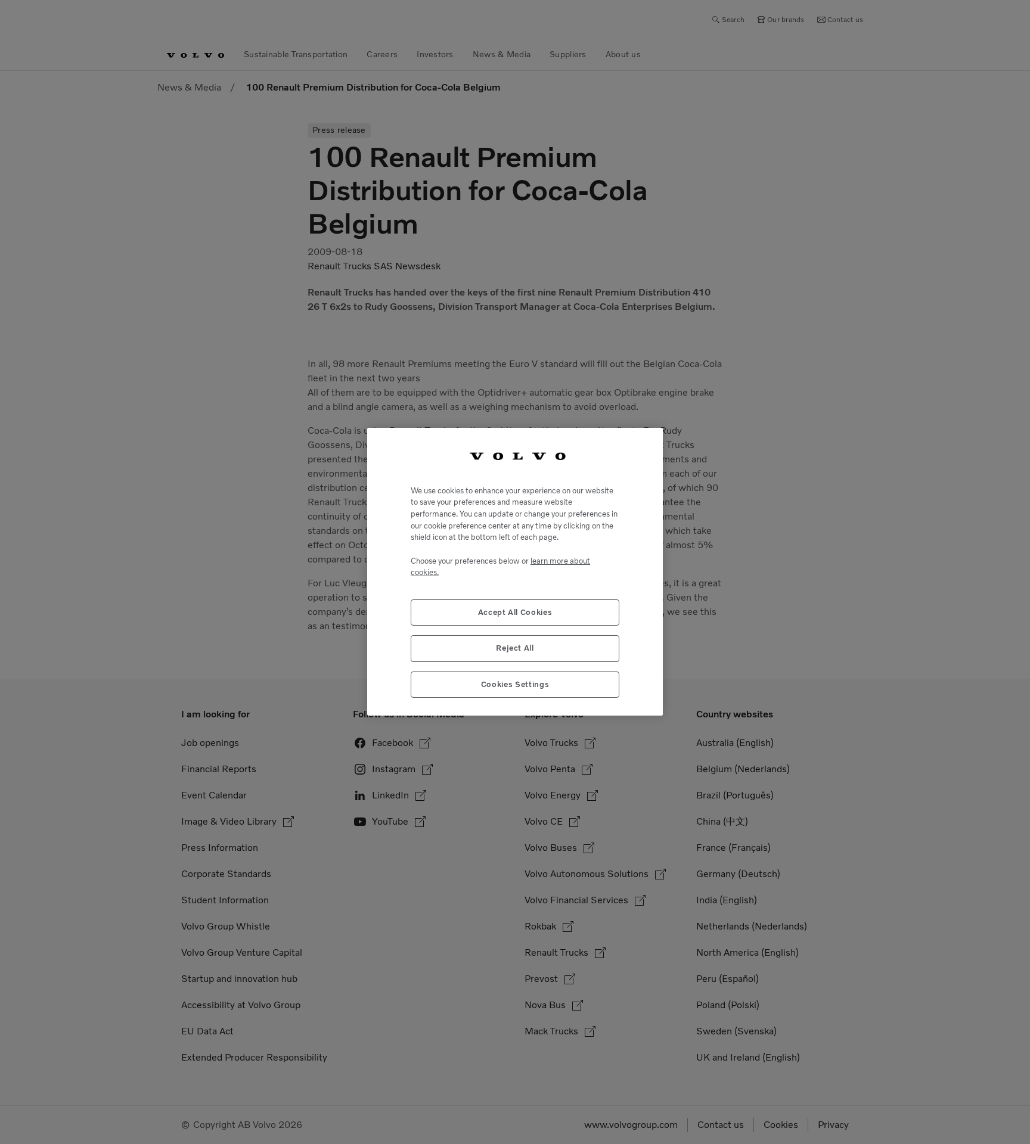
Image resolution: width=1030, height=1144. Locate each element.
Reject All (515, 648)
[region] (515, 572)
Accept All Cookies (515, 612)
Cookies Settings (515, 684)
